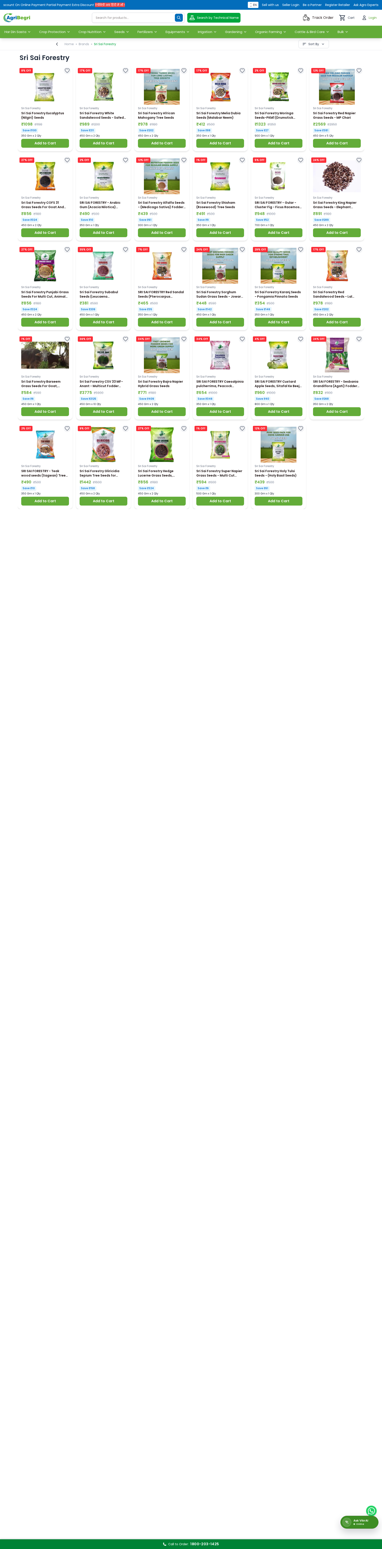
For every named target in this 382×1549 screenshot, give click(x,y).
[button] (45, 108)
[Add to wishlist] (67, 70)
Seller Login (290, 5)
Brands (84, 44)
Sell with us (270, 5)
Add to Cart (45, 143)
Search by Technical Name (218, 18)
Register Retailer (337, 5)
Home (69, 44)
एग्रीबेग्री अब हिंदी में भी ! (83, 5)
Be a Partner (312, 5)
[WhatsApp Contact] (371, 1511)
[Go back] (57, 44)
